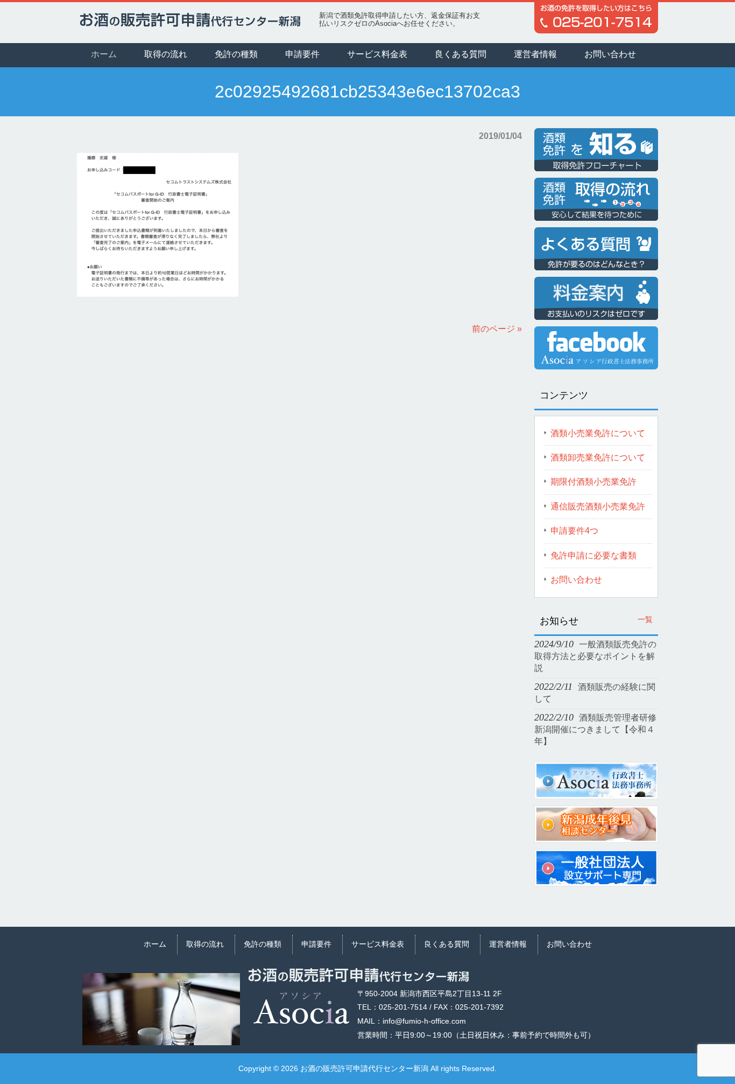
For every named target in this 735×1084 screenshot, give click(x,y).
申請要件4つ (574, 530)
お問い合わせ (576, 579)
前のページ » (497, 328)
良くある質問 (446, 944)
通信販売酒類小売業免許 (597, 506)
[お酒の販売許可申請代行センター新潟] (190, 22)
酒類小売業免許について (597, 433)
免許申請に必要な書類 (593, 555)
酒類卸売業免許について (597, 457)
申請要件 (316, 944)
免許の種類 (262, 944)
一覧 (645, 619)
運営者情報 (508, 944)
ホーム (155, 944)
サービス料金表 (377, 944)
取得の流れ (205, 944)
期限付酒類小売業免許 (593, 481)
